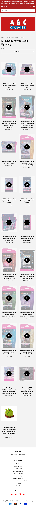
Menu (5, 6)
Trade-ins (18, 483)
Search (18, 486)
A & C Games (17, 501)
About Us (18, 464)
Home (2, 37)
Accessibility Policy (18, 478)
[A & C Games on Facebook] (16, 494)
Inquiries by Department (18, 454)
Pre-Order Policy (18, 471)
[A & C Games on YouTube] (24, 494)
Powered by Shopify (27, 501)
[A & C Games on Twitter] (12, 494)
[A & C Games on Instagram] (20, 494)
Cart (33, 6)
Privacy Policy (18, 476)
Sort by (3, 48)
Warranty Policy (18, 468)
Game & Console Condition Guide (18, 481)
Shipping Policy (18, 466)
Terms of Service (18, 473)
